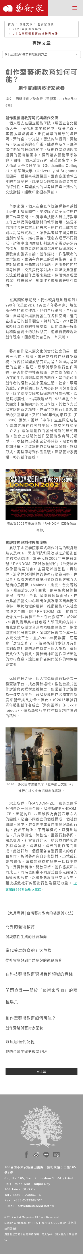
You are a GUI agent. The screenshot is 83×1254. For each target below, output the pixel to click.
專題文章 (26, 24)
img (26, 1153)
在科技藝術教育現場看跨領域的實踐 (39, 974)
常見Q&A (47, 1234)
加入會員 (60, 1234)
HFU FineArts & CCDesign (49, 1223)
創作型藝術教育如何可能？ (31, 1018)
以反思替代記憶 (20, 1042)
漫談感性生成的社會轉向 (26, 937)
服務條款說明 (31, 1234)
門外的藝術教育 (20, 927)
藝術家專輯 (46, 24)
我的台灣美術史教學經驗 (26, 1052)
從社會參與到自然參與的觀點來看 (34, 960)
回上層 (41, 1071)
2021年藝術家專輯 (27, 29)
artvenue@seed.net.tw (36, 1206)
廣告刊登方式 (12, 1234)
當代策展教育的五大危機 (29, 950)
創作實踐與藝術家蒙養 (24, 1028)
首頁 (11, 24)
